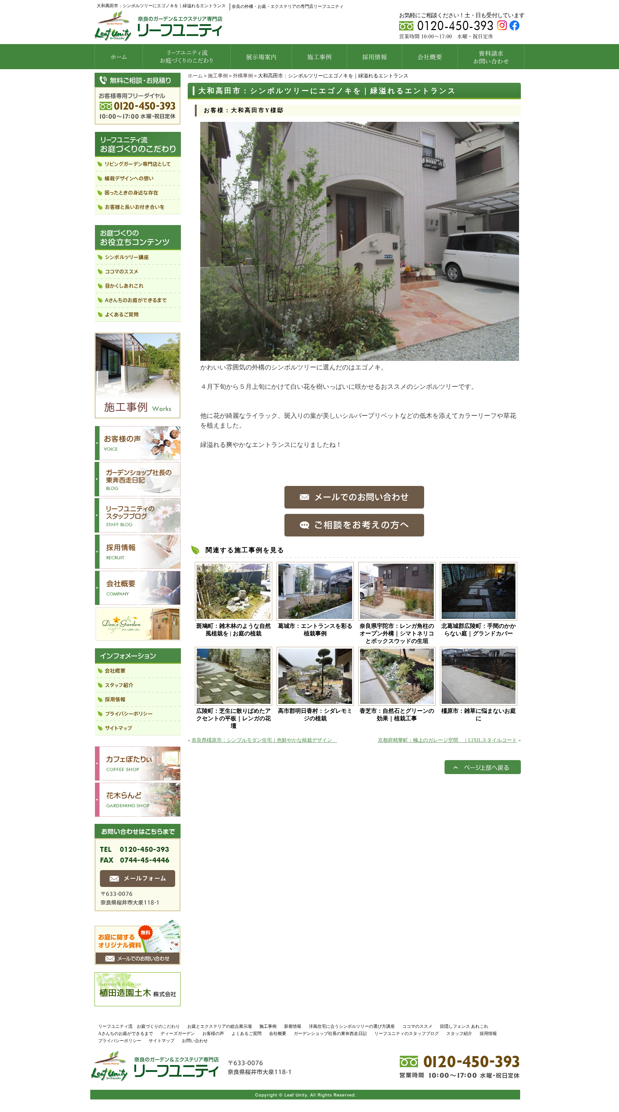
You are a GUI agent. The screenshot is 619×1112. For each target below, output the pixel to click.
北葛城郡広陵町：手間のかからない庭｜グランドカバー (478, 629)
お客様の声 (213, 1033)
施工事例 (218, 75)
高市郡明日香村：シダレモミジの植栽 (315, 714)
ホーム (195, 75)
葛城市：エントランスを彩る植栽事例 (315, 629)
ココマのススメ (417, 1026)
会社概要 (277, 1033)
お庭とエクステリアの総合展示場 (219, 1026)
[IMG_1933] (359, 357)
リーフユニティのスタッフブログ (406, 1033)
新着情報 (292, 1026)
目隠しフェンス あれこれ (464, 1026)
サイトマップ (161, 1040)
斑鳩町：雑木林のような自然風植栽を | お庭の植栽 (233, 629)
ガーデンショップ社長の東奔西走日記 (330, 1033)
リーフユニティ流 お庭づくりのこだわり (139, 1026)
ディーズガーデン (177, 1033)
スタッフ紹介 (459, 1033)
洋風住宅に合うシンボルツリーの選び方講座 (352, 1026)
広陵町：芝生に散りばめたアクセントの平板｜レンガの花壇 (233, 718)
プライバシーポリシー (119, 1040)
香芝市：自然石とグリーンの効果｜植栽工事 (397, 714)
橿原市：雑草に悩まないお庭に (478, 714)
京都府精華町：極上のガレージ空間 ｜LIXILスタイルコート (447, 740)
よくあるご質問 (246, 1033)
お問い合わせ (195, 1040)
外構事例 (243, 75)
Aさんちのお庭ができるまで (125, 1033)
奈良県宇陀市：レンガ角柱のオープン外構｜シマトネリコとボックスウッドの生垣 (397, 633)
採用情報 (488, 1033)
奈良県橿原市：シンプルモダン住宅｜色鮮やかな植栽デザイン (264, 740)
